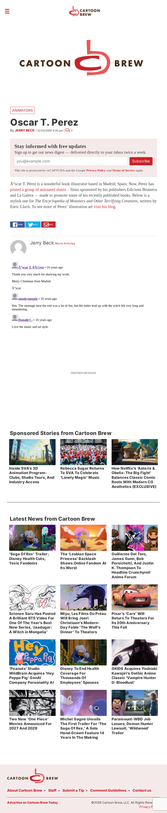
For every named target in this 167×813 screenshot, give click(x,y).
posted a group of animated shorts (38, 189)
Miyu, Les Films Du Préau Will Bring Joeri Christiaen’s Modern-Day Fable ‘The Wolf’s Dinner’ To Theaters (83, 622)
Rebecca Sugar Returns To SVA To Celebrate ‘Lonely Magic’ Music (82, 473)
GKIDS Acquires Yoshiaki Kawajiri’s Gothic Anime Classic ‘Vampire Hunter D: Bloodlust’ (134, 675)
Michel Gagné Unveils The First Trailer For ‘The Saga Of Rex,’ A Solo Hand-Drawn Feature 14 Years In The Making (83, 728)
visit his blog (104, 206)
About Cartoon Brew (24, 790)
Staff (52, 790)
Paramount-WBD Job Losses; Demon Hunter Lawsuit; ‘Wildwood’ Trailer (132, 726)
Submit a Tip (73, 790)
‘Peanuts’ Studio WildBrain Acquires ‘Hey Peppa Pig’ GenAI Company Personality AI (31, 675)
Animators (22, 110)
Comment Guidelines (108, 790)
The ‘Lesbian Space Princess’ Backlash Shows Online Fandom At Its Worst (83, 561)
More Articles (65, 243)
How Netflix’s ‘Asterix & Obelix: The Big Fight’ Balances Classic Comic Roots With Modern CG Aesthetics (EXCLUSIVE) (134, 477)
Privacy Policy (96, 170)
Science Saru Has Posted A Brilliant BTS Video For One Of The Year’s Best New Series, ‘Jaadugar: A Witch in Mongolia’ (32, 622)
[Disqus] (83, 311)
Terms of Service (123, 170)
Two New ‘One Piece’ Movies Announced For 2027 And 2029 (30, 723)
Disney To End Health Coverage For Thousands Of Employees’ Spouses (79, 675)
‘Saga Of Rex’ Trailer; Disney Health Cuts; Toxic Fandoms (29, 558)
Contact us (142, 790)
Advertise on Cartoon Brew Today (32, 802)
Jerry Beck (25, 130)
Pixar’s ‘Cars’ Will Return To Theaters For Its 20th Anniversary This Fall (133, 620)
